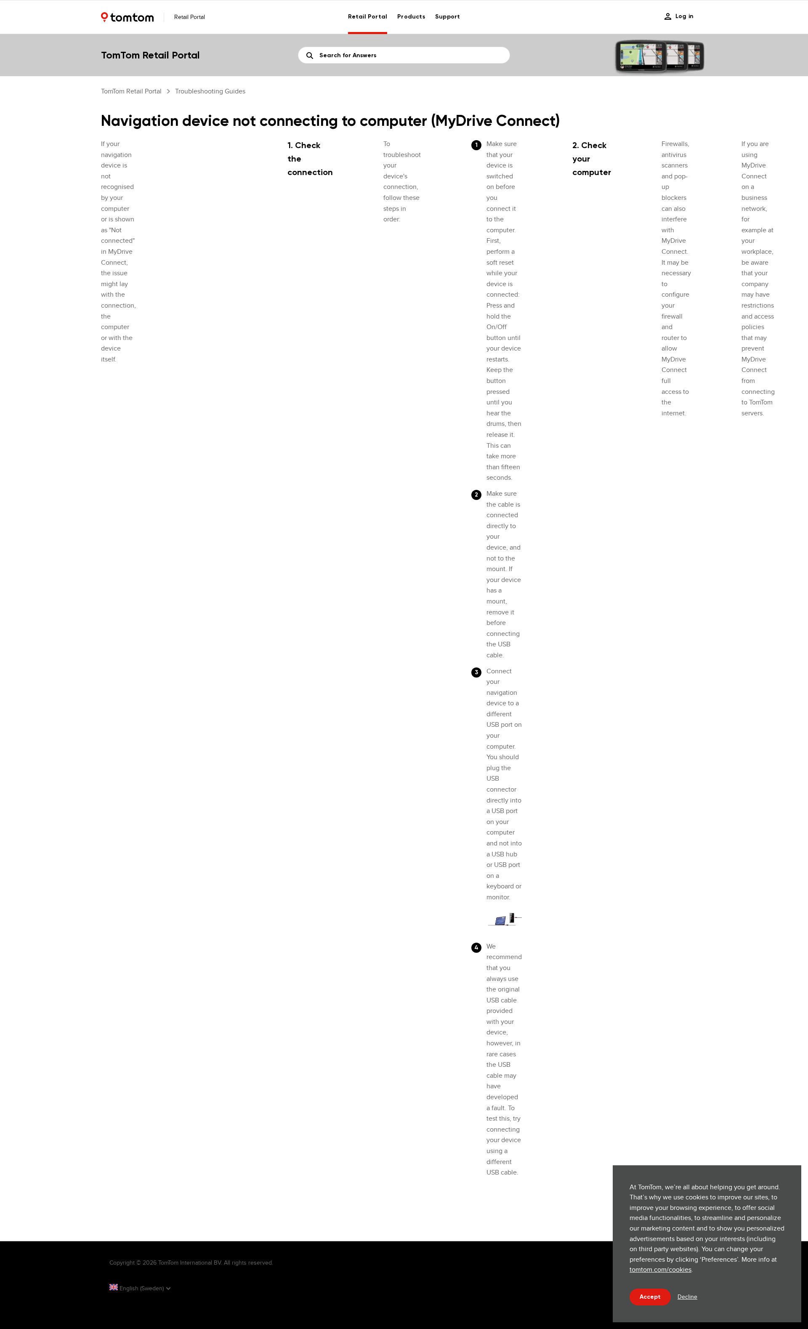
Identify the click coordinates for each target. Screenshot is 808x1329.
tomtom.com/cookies (660, 1269)
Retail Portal (368, 16)
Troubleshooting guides (210, 91)
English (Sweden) (141, 1288)
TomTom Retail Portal (131, 91)
